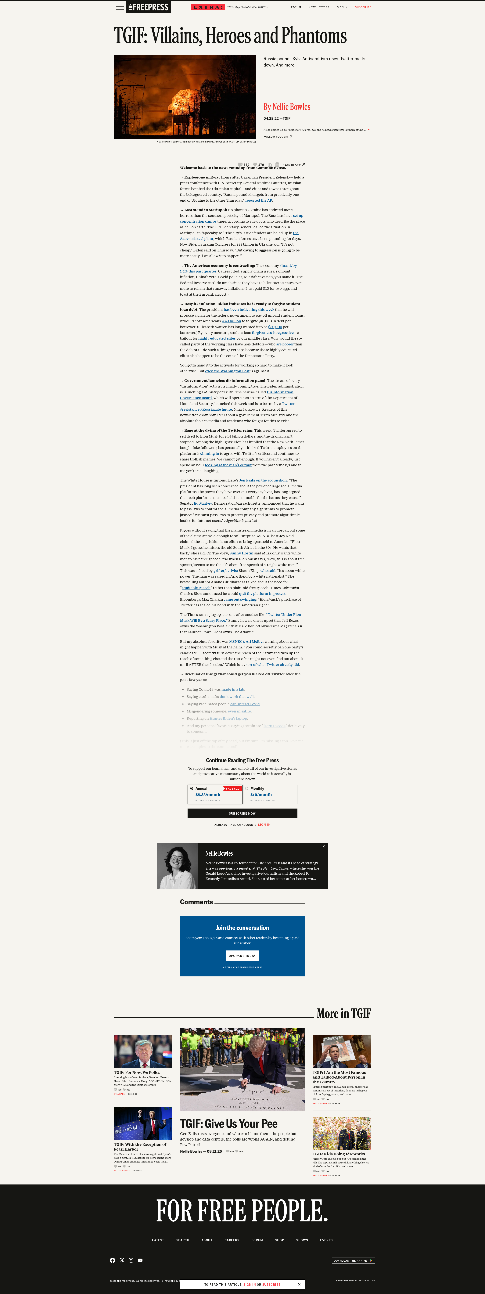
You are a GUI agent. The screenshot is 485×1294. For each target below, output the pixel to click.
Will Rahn (119, 1094)
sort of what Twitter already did (272, 664)
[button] (244, 164)
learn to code (275, 725)
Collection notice (364, 1280)
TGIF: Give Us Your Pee (229, 1123)
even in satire (239, 710)
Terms (349, 1280)
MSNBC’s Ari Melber (246, 641)
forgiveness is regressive (273, 332)
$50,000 (275, 326)
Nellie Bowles (292, 107)
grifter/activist (226, 570)
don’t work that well (237, 696)
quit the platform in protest (262, 593)
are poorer (285, 343)
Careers (232, 1240)
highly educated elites (217, 338)
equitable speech (196, 587)
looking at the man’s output (228, 464)
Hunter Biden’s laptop (228, 718)
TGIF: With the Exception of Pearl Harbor (140, 1146)
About (207, 1240)
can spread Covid (245, 703)
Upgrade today (242, 956)
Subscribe (363, 7)
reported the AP (258, 200)
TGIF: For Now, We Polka (137, 1072)
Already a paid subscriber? (243, 967)
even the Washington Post (227, 370)
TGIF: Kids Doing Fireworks (339, 1153)
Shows (302, 1240)
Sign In (342, 7)
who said (267, 570)
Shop (279, 1240)
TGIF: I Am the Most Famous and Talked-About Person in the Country (339, 1077)
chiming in (209, 453)
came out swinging (240, 599)
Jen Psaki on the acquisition (263, 480)
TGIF (286, 118)
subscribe (271, 1284)
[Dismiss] (299, 1284)
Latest (158, 1240)
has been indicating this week (249, 309)
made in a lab (232, 689)
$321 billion (231, 320)
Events (326, 1240)
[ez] (120, 8)
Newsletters (319, 7)
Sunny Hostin (241, 552)
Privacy (340, 1280)
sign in (249, 1284)
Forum (296, 7)
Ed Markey (203, 503)
